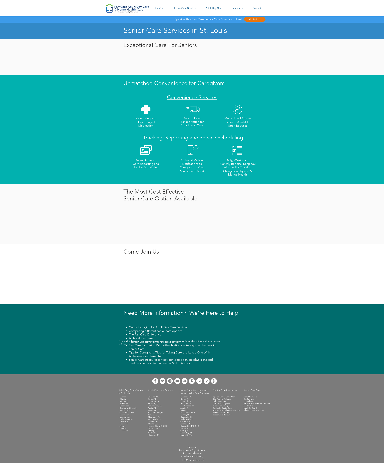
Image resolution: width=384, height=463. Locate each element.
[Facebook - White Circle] (155, 381)
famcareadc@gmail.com (192, 450)
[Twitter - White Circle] (162, 381)
